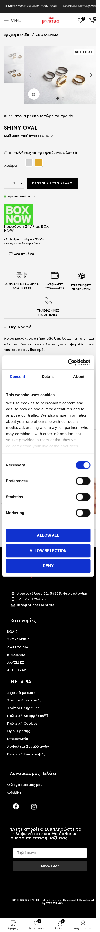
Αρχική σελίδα (16, 35)
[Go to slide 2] (63, 98)
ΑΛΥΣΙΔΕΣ (15, 662)
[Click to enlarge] (34, 94)
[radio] (29, 163)
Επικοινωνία (17, 739)
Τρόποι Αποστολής (24, 700)
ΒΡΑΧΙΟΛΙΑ (16, 655)
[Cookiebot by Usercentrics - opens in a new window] (68, 362)
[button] (29, 75)
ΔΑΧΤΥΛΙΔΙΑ (17, 647)
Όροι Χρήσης (18, 731)
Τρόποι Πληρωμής (23, 708)
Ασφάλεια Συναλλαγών (28, 746)
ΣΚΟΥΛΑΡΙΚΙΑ (47, 35)
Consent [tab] (17, 376)
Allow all (48, 535)
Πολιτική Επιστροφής (26, 754)
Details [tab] (48, 376)
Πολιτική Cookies (22, 723)
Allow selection (48, 550)
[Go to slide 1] (57, 98)
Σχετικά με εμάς (21, 693)
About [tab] (78, 376)
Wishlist (14, 793)
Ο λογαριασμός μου (25, 785)
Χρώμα (10, 165)
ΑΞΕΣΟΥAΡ (16, 670)
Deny (48, 566)
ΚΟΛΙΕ (12, 632)
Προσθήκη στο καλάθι (52, 183)
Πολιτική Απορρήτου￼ (27, 716)
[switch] (83, 481)
